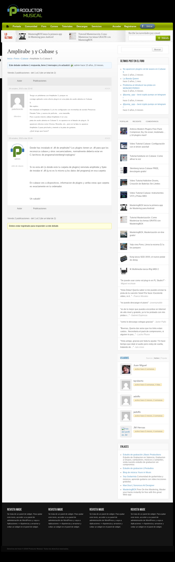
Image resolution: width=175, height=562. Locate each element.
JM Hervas (139, 427)
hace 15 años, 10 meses (91, 65)
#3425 (107, 138)
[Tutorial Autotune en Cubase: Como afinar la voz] (123, 158)
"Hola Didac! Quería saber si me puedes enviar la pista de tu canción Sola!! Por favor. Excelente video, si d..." (143, 293)
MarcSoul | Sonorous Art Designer (138, 485)
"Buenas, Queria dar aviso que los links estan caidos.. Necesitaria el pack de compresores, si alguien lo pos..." (142, 331)
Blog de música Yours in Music (137, 472)
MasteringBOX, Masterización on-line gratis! (147, 234)
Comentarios (152, 121)
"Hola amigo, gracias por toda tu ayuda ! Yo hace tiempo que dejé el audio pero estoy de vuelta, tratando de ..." (142, 344)
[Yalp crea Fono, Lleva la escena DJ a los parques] (123, 246)
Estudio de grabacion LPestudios (138, 468)
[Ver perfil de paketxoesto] (17, 107)
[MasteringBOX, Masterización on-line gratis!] (123, 234)
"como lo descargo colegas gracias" (143, 322)
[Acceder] (106, 26)
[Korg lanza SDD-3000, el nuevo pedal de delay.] (123, 258)
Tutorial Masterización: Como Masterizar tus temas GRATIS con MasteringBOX (94, 37)
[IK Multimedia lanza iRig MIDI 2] (123, 271)
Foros (16, 58)
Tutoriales (67, 26)
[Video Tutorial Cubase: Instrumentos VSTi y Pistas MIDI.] (123, 194)
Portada (17, 26)
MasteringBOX (129, 489)
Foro (43, 26)
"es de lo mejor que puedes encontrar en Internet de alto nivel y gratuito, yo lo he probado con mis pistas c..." (143, 312)
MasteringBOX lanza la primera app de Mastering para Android (45, 35)
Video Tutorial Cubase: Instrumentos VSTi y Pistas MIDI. (147, 194)
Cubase (24, 58)
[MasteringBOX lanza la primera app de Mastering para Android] (123, 207)
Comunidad (31, 26)
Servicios (97, 26)
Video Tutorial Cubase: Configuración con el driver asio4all (147, 145)
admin (77, 65)
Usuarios (124, 358)
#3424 (107, 89)
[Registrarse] (110, 26)
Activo (156, 358)
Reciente (137, 121)
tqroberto (138, 380)
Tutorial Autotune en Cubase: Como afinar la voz (146, 157)
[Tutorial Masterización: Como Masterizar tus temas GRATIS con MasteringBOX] (123, 219)
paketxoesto (17, 109)
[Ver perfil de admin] (72, 65)
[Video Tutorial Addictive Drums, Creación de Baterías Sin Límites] (123, 182)
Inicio (9, 58)
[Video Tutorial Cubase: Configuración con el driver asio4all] (123, 145)
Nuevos (149, 358)
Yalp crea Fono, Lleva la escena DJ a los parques (147, 246)
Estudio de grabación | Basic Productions (142, 454)
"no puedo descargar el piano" (141, 303)
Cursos (54, 26)
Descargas (82, 26)
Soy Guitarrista (130, 476)
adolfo (136, 396)
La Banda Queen (131, 78)
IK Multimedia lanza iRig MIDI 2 (144, 269)
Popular (124, 121)
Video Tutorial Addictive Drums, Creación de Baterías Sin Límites (145, 182)
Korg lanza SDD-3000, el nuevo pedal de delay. (147, 258)
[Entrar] (114, 26)
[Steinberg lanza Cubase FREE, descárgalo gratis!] (123, 170)
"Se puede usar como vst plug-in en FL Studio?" (143, 282)
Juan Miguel (140, 365)
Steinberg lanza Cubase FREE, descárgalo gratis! (144, 170)
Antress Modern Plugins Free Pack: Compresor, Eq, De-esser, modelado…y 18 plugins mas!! (147, 132)
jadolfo (137, 412)
